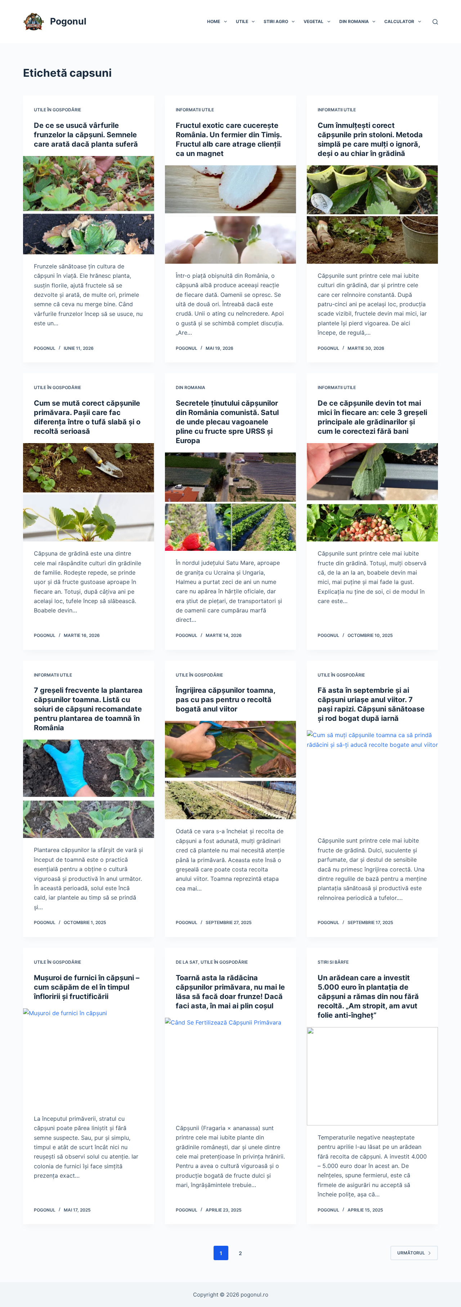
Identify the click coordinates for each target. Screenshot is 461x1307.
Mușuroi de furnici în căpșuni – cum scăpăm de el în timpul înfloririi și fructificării (86, 987)
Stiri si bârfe (333, 962)
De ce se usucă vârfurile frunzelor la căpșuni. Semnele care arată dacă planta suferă (86, 134)
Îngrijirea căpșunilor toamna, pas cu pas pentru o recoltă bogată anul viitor (225, 699)
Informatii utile (195, 109)
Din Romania (354, 21)
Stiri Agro (276, 21)
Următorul (411, 1252)
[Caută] (435, 21)
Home (213, 21)
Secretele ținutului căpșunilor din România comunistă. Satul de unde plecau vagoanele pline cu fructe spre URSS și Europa (227, 422)
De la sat (187, 962)
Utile (242, 21)
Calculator (399, 21)
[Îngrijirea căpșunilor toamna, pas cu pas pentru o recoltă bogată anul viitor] (230, 770)
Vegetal (313, 21)
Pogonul (68, 21)
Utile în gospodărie (57, 109)
